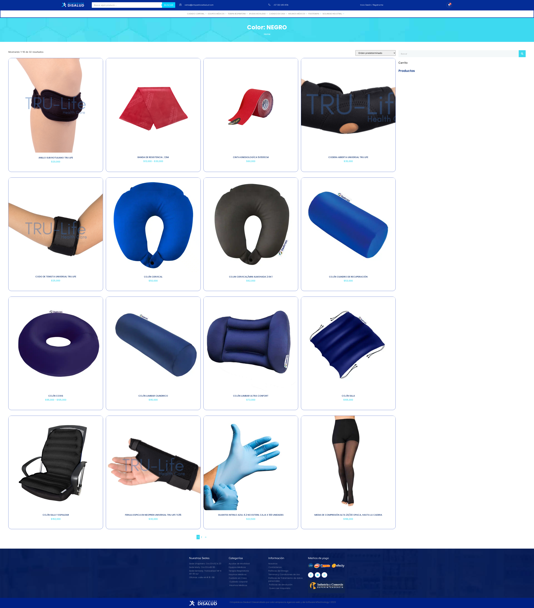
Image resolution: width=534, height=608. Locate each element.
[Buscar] (522, 53)
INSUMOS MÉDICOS (296, 14)
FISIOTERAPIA (313, 14)
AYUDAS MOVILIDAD (257, 14)
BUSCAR (168, 5)
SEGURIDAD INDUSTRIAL (332, 14)
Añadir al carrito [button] (348, 168)
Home (267, 34)
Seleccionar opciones (55, 169)
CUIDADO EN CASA (277, 14)
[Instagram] (324, 575)
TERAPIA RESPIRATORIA (237, 14)
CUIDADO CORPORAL (196, 14)
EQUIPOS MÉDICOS (216, 14)
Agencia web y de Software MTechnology (308, 602)
